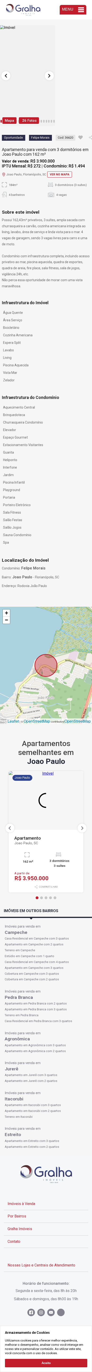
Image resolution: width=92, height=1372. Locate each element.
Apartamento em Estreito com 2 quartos (32, 1146)
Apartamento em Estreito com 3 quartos (32, 1141)
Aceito (46, 1363)
